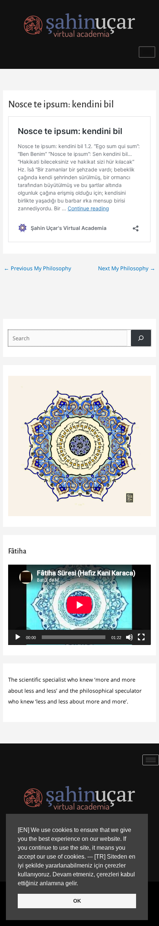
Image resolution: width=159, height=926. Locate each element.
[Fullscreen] (141, 637)
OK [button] (77, 901)
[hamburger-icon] (147, 52)
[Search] (140, 338)
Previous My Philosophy (37, 268)
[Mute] (129, 637)
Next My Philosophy (126, 268)
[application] (79, 605)
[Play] (17, 637)
